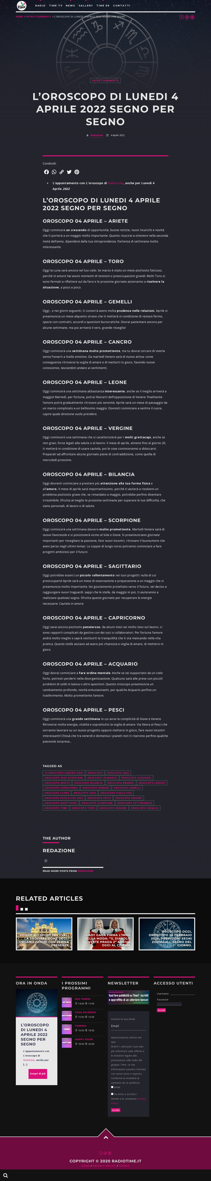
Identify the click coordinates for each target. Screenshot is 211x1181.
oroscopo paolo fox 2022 (64, 798)
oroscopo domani (95, 787)
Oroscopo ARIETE (57, 782)
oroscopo (95, 772)
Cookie (124, 1165)
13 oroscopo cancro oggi (64, 772)
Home (19, 16)
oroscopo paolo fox (116, 792)
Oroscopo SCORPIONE (97, 802)
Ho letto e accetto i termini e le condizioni (128, 1099)
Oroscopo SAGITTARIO (61, 802)
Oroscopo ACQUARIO (136, 777)
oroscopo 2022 (118, 772)
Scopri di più (44, 933)
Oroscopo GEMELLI (127, 787)
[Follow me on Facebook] (46, 861)
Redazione (97, 135)
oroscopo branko (120, 782)
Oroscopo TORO (83, 808)
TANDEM (80, 1025)
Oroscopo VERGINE (113, 808)
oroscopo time (56, 808)
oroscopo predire (128, 798)
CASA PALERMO (85, 1012)
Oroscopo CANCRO (152, 782)
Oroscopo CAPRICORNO (61, 787)
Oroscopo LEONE (57, 792)
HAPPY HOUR (84, 1039)
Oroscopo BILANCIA (88, 782)
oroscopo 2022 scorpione (64, 777)
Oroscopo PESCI (99, 798)
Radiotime (115, 183)
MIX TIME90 (82, 999)
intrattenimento (38, 16)
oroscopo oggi (85, 792)
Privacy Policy (104, 1165)
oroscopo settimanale (134, 802)
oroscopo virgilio (145, 808)
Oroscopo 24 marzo (102, 777)
